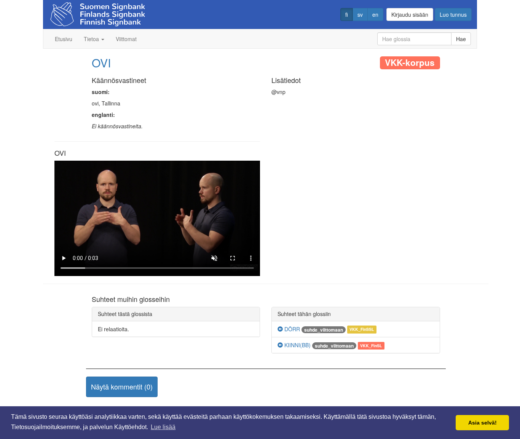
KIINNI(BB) (297, 345)
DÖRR (291, 329)
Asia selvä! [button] (482, 423)
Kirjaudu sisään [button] (409, 14)
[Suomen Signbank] (97, 12)
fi (346, 14)
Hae (461, 39)
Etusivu (63, 39)
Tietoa (92, 39)
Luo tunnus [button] (453, 14)
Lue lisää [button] (163, 427)
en (375, 14)
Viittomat (126, 39)
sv (360, 14)
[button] (122, 387)
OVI (101, 62)
